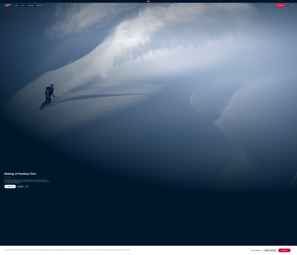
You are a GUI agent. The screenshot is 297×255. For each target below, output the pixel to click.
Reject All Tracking (270, 250)
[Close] (294, 248)
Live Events (30, 5)
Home (16, 5)
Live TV (23, 5)
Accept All (284, 250)
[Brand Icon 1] (148, 1)
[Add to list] (27, 186)
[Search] (287, 5)
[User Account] (291, 5)
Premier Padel (39, 5)
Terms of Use (59, 249)
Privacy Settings (256, 250)
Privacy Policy (49, 249)
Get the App (280, 5)
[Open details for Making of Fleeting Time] (148, 98)
